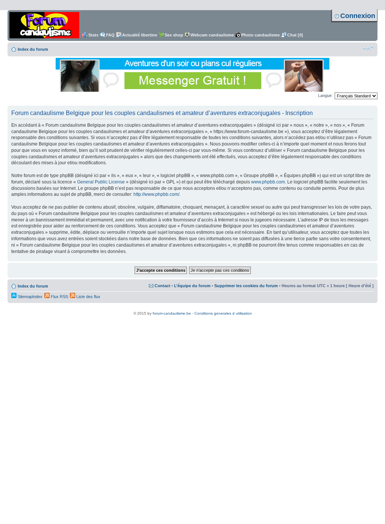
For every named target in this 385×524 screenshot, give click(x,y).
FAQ (110, 35)
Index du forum (33, 49)
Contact (162, 285)
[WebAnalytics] (192, 309)
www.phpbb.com (268, 182)
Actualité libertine (139, 35)
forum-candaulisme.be (172, 313)
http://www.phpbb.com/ (156, 194)
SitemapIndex (29, 296)
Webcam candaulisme (212, 35)
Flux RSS (59, 296)
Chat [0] (295, 35)
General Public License (101, 182)
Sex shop (174, 35)
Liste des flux (87, 296)
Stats (93, 35)
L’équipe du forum (192, 285)
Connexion (357, 16)
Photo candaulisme (260, 35)
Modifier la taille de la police (368, 47)
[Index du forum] (44, 25)
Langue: (325, 95)
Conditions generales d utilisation (223, 313)
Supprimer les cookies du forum (246, 285)
